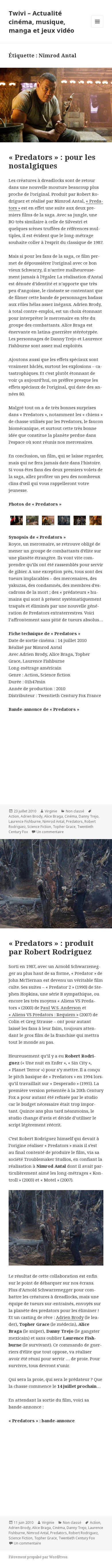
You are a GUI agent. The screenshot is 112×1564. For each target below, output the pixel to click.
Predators (74, 821)
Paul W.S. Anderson (60, 1007)
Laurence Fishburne (25, 821)
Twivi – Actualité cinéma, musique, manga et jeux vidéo (41, 21)
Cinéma (71, 816)
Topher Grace (64, 826)
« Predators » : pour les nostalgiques (52, 161)
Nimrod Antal (53, 821)
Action (14, 816)
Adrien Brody (32, 816)
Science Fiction (39, 826)
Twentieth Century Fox (77, 1538)
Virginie (51, 811)
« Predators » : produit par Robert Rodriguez (51, 947)
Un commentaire (50, 831)
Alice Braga (53, 816)
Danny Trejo (89, 816)
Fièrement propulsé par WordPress (38, 1557)
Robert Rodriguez (83, 1532)
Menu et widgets (97, 27)
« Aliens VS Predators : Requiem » (43, 1014)
